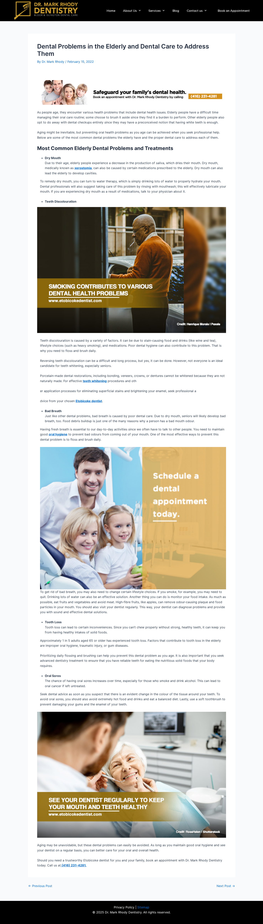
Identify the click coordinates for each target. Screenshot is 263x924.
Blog (176, 11)
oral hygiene (58, 434)
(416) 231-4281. (73, 865)
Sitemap (143, 907)
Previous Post (40, 885)
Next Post (226, 885)
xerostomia (83, 168)
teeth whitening (95, 381)
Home (111, 11)
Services (154, 11)
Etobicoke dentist (89, 401)
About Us (130, 11)
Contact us (195, 11)
